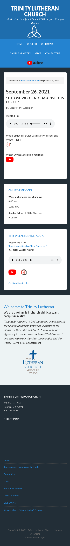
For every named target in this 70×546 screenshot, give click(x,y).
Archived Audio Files (18, 283)
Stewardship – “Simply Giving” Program (23, 509)
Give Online (10, 502)
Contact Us (9, 474)
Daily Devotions (12, 495)
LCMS (6, 481)
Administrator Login (35, 537)
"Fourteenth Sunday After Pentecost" (27, 246)
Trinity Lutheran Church (35, 11)
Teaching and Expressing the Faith (21, 467)
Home (7, 460)
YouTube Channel (13, 488)
